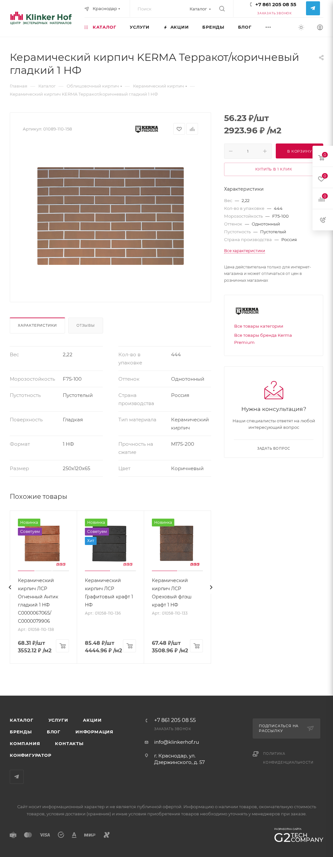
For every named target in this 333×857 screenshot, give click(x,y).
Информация (94, 731)
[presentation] (9, 587)
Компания (25, 743)
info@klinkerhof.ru (176, 742)
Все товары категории (258, 326)
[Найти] (222, 9)
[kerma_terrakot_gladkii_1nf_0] (110, 216)
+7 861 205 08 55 (275, 4)
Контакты (69, 743)
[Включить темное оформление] (301, 27)
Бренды (21, 731)
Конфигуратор (30, 755)
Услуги (58, 720)
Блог (53, 731)
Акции (92, 720)
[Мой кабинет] (320, 28)
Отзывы (85, 325)
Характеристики (37, 325)
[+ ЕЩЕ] (275, 27)
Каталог (21, 720)
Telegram (313, 8)
